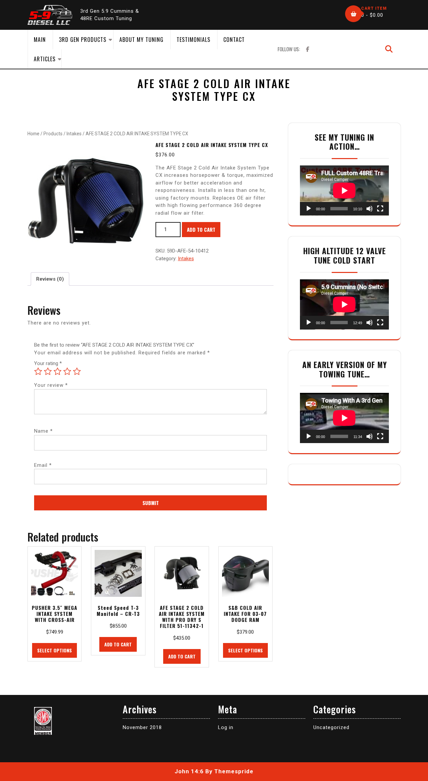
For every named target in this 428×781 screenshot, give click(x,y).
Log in (225, 727)
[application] (344, 190)
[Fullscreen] (380, 208)
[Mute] (369, 208)
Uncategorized (331, 727)
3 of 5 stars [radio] (58, 371)
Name (43, 431)
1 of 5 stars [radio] (38, 371)
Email (43, 465)
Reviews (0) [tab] (50, 279)
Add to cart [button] (118, 644)
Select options (54, 650)
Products (53, 133)
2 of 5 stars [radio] (48, 371)
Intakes (74, 133)
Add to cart (201, 229)
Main (40, 40)
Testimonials (193, 40)
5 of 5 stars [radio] (77, 371)
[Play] (308, 208)
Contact (234, 40)
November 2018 (142, 727)
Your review (51, 385)
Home (33, 133)
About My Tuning (141, 40)
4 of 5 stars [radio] (67, 371)
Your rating (48, 363)
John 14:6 (189, 771)
